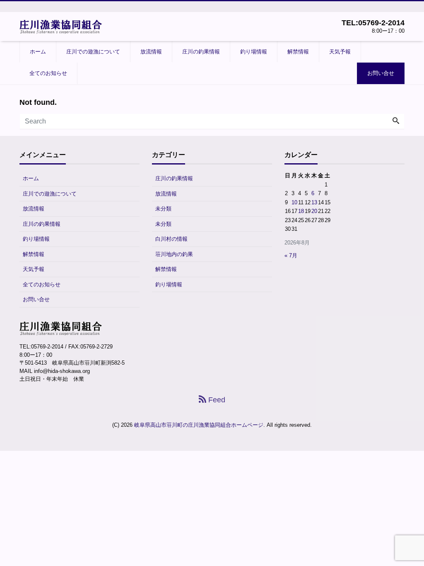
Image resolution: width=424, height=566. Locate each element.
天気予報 (340, 51)
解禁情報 (298, 51)
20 (314, 211)
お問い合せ (380, 73)
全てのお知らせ (48, 73)
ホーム (38, 51)
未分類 (163, 209)
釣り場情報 (253, 51)
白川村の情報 (171, 239)
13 (314, 202)
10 (294, 202)
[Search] (396, 121)
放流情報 (151, 51)
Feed (215, 400)
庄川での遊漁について (93, 51)
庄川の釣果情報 (201, 51)
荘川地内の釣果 (174, 254)
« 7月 (290, 255)
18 (301, 211)
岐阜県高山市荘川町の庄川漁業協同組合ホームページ (198, 425)
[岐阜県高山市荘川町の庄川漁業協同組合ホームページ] (60, 25)
